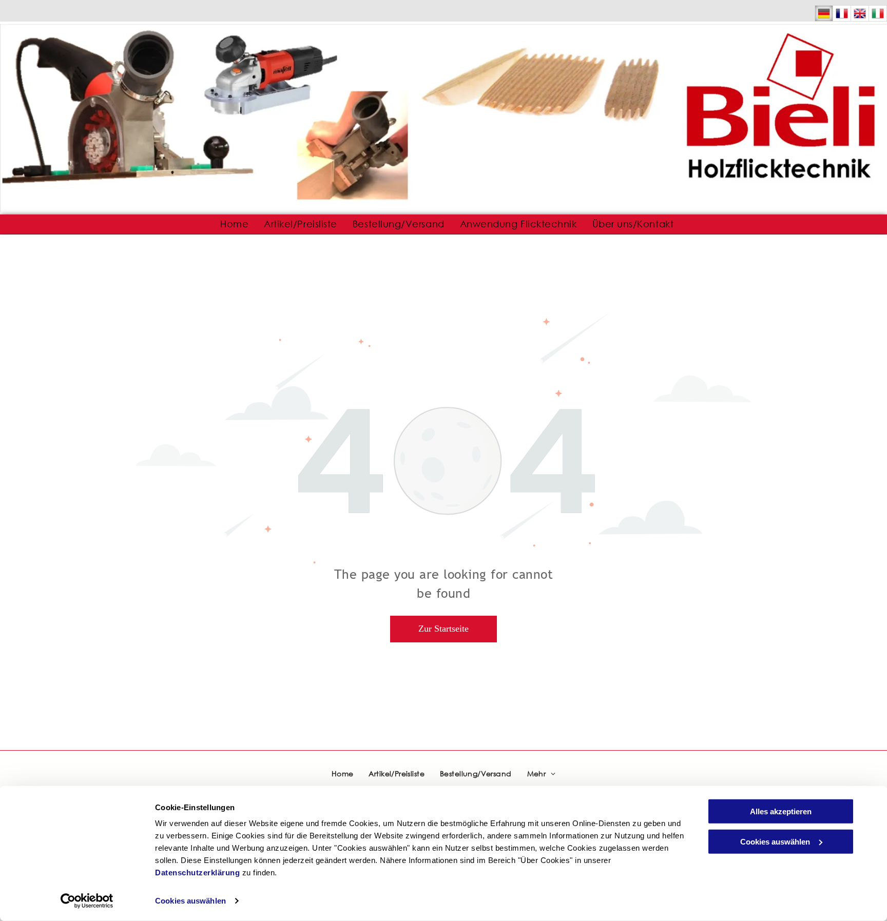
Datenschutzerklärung (197, 872)
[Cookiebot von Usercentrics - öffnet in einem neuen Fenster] (87, 901)
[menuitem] (234, 224)
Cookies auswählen (190, 900)
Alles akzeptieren (781, 811)
